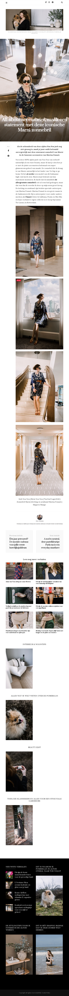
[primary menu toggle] (7, 2)
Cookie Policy (46, 993)
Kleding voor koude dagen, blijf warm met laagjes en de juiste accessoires (49, 631)
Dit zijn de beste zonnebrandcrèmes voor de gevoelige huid (24, 874)
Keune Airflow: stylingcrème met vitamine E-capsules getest (23, 896)
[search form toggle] (62, 2)
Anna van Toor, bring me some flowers (18, 582)
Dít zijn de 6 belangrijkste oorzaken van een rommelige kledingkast (49, 582)
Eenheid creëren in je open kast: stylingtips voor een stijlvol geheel (23, 908)
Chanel (28, 197)
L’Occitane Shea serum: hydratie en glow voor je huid (22, 885)
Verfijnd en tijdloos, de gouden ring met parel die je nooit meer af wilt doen (18, 607)
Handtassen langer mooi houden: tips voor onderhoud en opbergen (18, 631)
